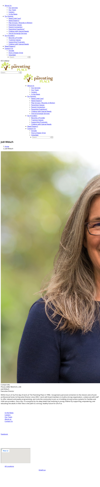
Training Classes (15, 40)
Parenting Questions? (17, 29)
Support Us (9, 48)
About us (8, 419)
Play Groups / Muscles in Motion (20, 23)
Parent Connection (15, 27)
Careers (11, 12)
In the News (13, 14)
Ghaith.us (42, 470)
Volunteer (12, 55)
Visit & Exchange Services (18, 33)
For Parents (9, 16)
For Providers (10, 36)
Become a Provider (15, 38)
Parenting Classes (15, 25)
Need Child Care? (15, 18)
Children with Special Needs (19, 31)
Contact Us (9, 421)
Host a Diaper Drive (16, 53)
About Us (8, 5)
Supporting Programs (17, 42)
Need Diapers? (14, 20)
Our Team (12, 10)
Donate (11, 51)
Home (7, 146)
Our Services (13, 8)
